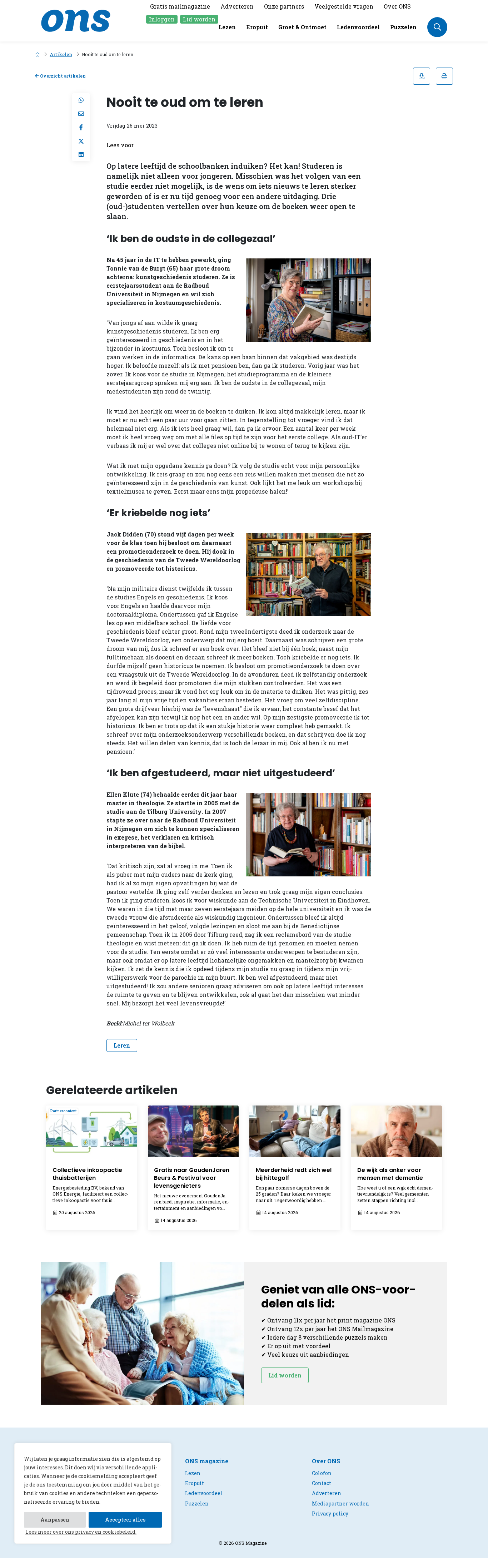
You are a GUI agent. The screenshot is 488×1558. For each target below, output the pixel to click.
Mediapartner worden (340, 1503)
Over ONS (397, 6)
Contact (321, 1483)
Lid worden (199, 19)
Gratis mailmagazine (180, 6)
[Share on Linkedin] (81, 154)
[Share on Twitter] (81, 141)
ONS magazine (206, 1461)
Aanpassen (54, 1519)
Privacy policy (330, 1513)
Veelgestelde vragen (343, 6)
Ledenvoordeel (358, 27)
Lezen (227, 27)
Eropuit (257, 27)
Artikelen (61, 54)
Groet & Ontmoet (302, 27)
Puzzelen (403, 27)
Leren (122, 1045)
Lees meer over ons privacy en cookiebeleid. (80, 1531)
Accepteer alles (125, 1519)
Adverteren (237, 6)
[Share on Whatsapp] (81, 100)
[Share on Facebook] (81, 127)
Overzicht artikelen (62, 76)
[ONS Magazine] (76, 20)
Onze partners (284, 6)
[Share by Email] (81, 113)
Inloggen (162, 19)
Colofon (322, 1473)
